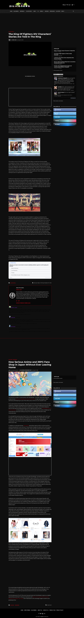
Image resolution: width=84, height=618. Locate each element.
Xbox (34, 11)
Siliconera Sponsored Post (26, 370)
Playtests (58, 11)
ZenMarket (26, 425)
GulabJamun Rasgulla (62, 78)
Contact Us (45, 610)
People (55, 74)
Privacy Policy (59, 610)
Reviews (47, 11)
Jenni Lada (14, 39)
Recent (58, 74)
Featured (10, 359)
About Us (40, 610)
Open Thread (27, 610)
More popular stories (58, 70)
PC (38, 11)
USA (50, 282)
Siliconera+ (16, 11)
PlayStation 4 (11, 31)
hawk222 (59, 86)
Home (11, 11)
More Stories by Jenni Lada (23, 303)
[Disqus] (30, 319)
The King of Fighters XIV (45, 282)
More (62, 11)
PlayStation (28, 11)
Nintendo (22, 11)
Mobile (41, 11)
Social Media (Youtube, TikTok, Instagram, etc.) (20, 275)
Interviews (52, 11)
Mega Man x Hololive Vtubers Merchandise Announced (63, 83)
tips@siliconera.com (44, 616)
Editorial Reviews (14, 268)
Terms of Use (52, 610)
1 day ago (72, 90)
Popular (61, 74)
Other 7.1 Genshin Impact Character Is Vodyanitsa (64, 50)
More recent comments (58, 100)
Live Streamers (14, 270)
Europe (35, 282)
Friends (12, 272)
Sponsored (15, 359)
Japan (39, 282)
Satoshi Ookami (61, 92)
